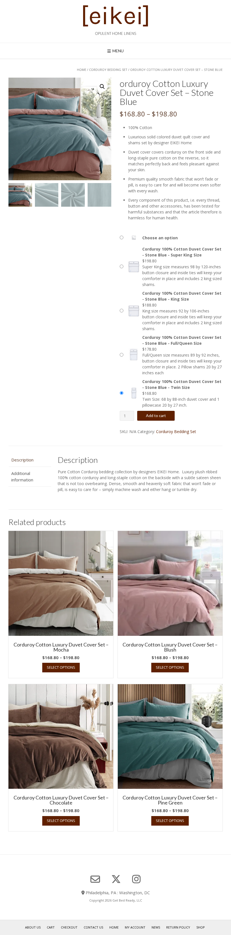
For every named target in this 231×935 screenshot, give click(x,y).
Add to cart (156, 415)
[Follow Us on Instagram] (136, 879)
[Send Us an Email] (95, 879)
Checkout (69, 927)
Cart (51, 927)
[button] (102, 87)
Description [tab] (22, 460)
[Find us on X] (116, 879)
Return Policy (178, 927)
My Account (135, 927)
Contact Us (93, 927)
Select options (61, 667)
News (156, 927)
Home (81, 69)
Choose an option (160, 237)
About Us (33, 927)
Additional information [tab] (22, 476)
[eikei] (115, 15)
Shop (200, 927)
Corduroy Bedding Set (108, 69)
